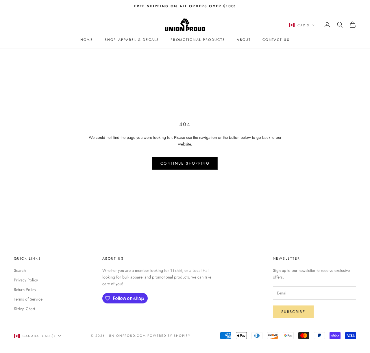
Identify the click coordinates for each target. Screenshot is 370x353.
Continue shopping (185, 163)
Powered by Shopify (168, 335)
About (244, 39)
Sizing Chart (24, 309)
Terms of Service (28, 299)
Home (86, 39)
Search (20, 270)
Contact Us (276, 39)
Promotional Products (198, 39)
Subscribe (293, 311)
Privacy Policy (26, 280)
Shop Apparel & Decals (132, 39)
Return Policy (25, 289)
